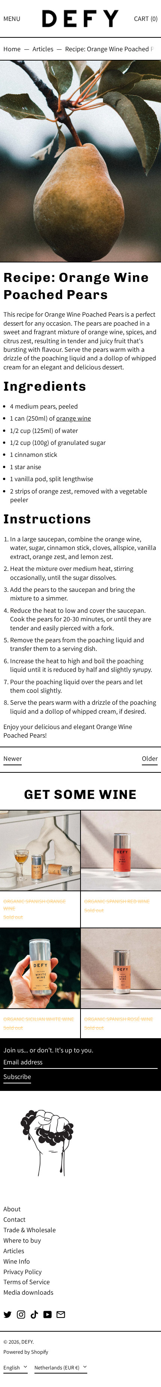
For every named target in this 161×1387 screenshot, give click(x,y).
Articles (43, 48)
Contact (14, 1219)
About (12, 1209)
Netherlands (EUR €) (57, 1367)
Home (12, 48)
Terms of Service (26, 1281)
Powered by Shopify (25, 1351)
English (12, 1367)
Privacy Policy (22, 1271)
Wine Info (16, 1261)
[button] (146, 18)
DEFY (27, 1341)
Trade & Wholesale (29, 1229)
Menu (12, 18)
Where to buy (22, 1240)
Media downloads (28, 1292)
